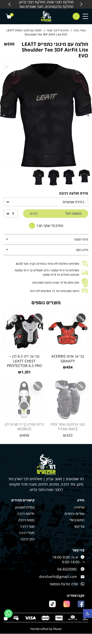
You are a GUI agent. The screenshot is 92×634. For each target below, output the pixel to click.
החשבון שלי (76, 520)
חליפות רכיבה (25, 514)
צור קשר (79, 526)
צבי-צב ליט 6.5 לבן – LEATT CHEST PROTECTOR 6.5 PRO (24, 361)
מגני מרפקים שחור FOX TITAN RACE (68, 427)
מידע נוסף (82, 250)
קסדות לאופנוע (24, 507)
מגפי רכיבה (27, 526)
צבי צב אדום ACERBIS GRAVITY (67, 358)
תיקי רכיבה (27, 539)
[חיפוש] (76, 16)
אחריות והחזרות (74, 514)
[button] (87, 613)
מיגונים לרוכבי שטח (57, 30)
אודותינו (79, 507)
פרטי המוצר (81, 239)
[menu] (85, 16)
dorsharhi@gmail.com (58, 576)
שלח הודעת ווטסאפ (64, 584)
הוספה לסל (56, 213)
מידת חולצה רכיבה (73, 193)
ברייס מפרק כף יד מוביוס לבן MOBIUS (24, 427)
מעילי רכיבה (26, 533)
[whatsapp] (8, 613)
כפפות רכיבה (26, 520)
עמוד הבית (80, 30)
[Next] (4, 115)
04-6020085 (67, 569)
